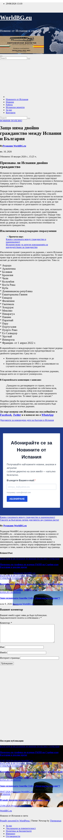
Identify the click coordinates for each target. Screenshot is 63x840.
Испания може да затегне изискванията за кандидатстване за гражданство (27, 245)
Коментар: (6, 623)
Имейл (3, 652)
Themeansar (55, 820)
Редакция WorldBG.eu (14, 146)
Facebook (6, 414)
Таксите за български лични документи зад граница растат (29, 520)
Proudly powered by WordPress (15, 820)
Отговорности (13, 836)
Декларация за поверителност (21, 828)
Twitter (17, 414)
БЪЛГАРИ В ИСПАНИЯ (13, 559)
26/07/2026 (5, 777)
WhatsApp (47, 414)
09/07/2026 (5, 791)
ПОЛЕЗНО (16, 120)
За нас (9, 110)
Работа (9, 104)
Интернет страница (9, 658)
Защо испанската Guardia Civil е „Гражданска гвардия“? (30, 598)
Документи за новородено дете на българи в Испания (27, 420)
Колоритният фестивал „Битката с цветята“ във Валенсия (31, 584)
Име (2, 647)
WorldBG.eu (16, 17)
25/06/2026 (5, 806)
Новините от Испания (17, 99)
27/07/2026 (5, 760)
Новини (10, 102)
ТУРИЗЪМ (53, 559)
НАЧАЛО (5, 592)
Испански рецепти (15, 107)
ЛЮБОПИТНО (34, 575)
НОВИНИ (5, 120)
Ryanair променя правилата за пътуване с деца (25, 800)
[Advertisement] (31, 77)
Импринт (10, 833)
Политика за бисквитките (19, 831)
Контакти (10, 112)
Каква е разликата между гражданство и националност (27, 517)
